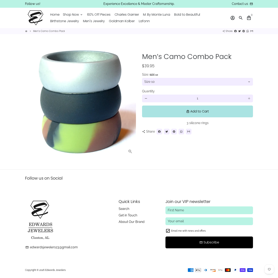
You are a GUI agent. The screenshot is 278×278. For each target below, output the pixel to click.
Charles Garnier (127, 14)
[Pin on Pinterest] (243, 31)
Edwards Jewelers (55, 270)
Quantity (148, 91)
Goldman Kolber (122, 21)
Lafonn (144, 21)
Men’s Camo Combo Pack (49, 31)
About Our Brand (131, 222)
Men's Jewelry (94, 21)
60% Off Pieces (99, 14)
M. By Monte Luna (156, 14)
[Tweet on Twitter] (239, 31)
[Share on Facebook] (235, 31)
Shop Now (73, 14)
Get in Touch (128, 215)
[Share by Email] (252, 31)
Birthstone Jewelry (64, 21)
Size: (150, 74)
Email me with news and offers (188, 230)
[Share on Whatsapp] (247, 31)
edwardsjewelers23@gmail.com (51, 247)
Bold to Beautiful (187, 14)
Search (124, 209)
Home (55, 14)
